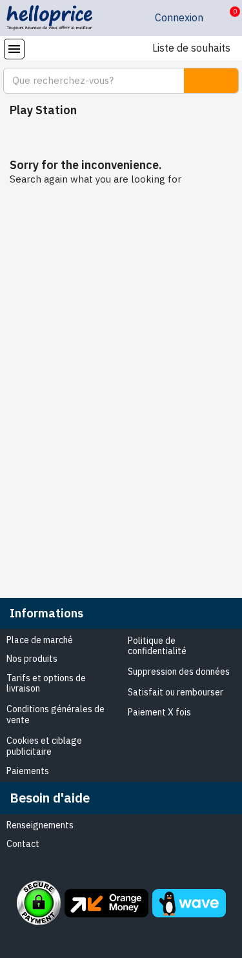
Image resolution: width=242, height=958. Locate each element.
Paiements (27, 771)
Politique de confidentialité (157, 646)
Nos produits (31, 658)
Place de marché (39, 640)
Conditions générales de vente (55, 714)
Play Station (43, 110)
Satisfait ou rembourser (175, 692)
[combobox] (86, 80)
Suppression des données (179, 671)
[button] (225, 18)
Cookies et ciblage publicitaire (44, 746)
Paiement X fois (159, 712)
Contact (22, 844)
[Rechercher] (211, 80)
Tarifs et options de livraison (46, 683)
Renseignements (40, 825)
